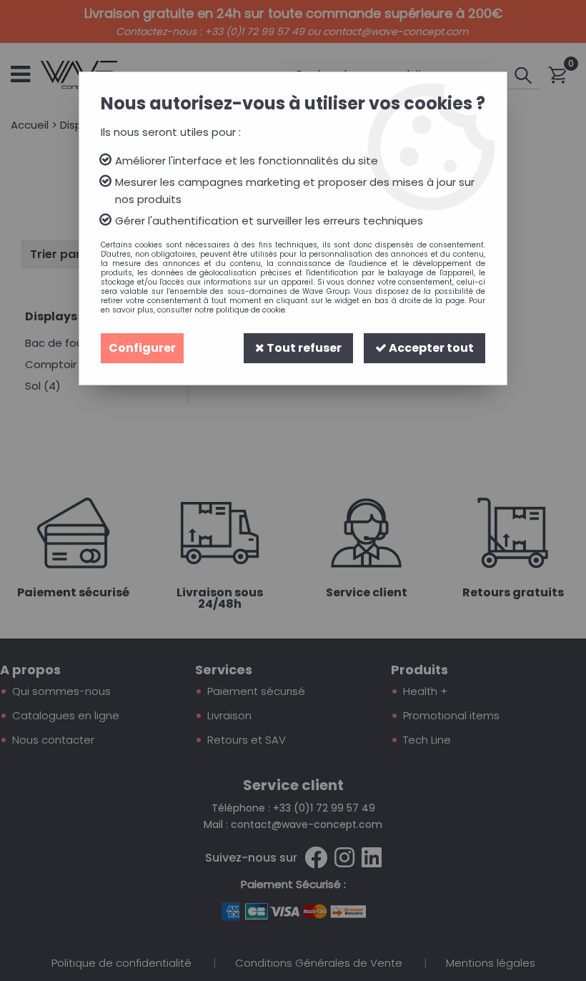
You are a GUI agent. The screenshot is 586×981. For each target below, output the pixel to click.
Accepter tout (430, 348)
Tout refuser (303, 348)
